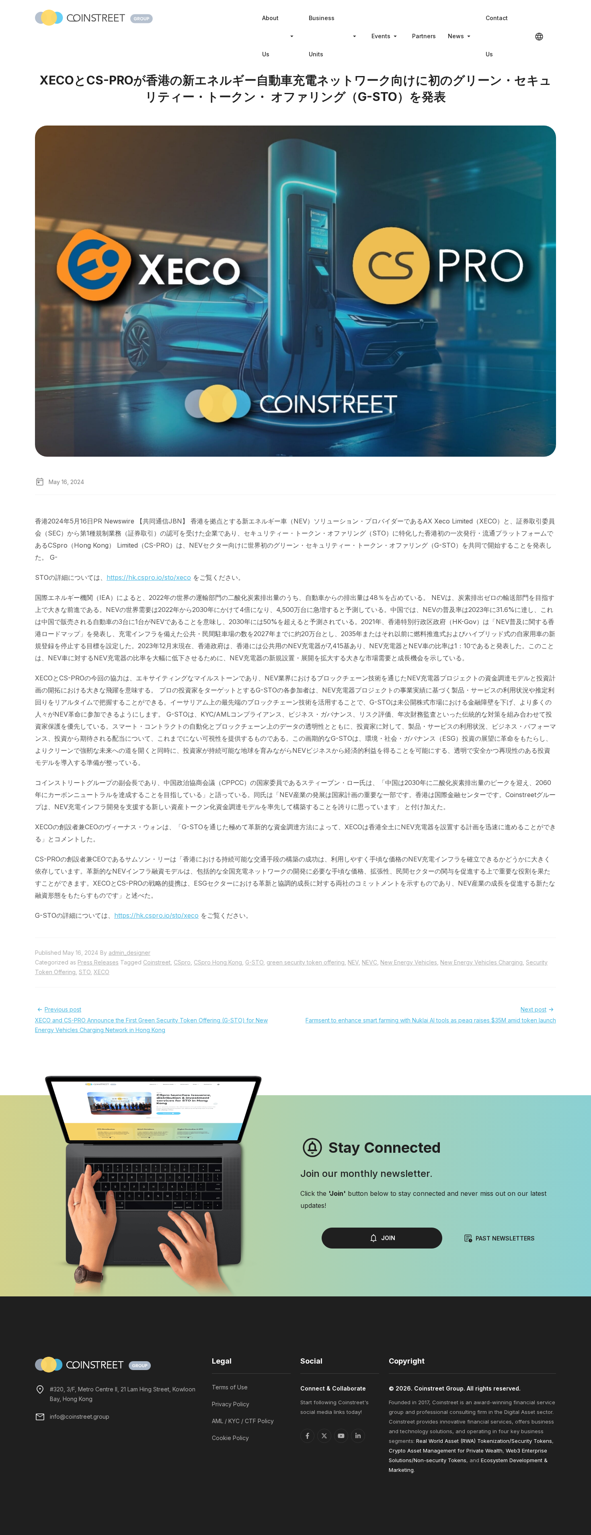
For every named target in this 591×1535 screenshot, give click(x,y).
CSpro (182, 962)
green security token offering (306, 962)
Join (388, 1237)
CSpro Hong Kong (218, 962)
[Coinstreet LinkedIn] (358, 1436)
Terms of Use (230, 1387)
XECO (101, 971)
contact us (497, 36)
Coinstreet (156, 962)
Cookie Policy (230, 1437)
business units (321, 36)
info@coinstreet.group (79, 1416)
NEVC (369, 962)
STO (84, 971)
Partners (424, 36)
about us (270, 36)
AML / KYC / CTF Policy (243, 1421)
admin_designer (129, 952)
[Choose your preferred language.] (539, 36)
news (456, 36)
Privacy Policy (230, 1404)
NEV (353, 962)
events (380, 36)
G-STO (254, 962)
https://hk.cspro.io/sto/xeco (149, 577)
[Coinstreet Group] (94, 17)
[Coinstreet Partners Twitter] (324, 1436)
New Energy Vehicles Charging (481, 962)
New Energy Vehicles (408, 962)
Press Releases (98, 962)
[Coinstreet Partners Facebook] (307, 1436)
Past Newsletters (505, 1238)
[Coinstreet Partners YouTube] (341, 1436)
